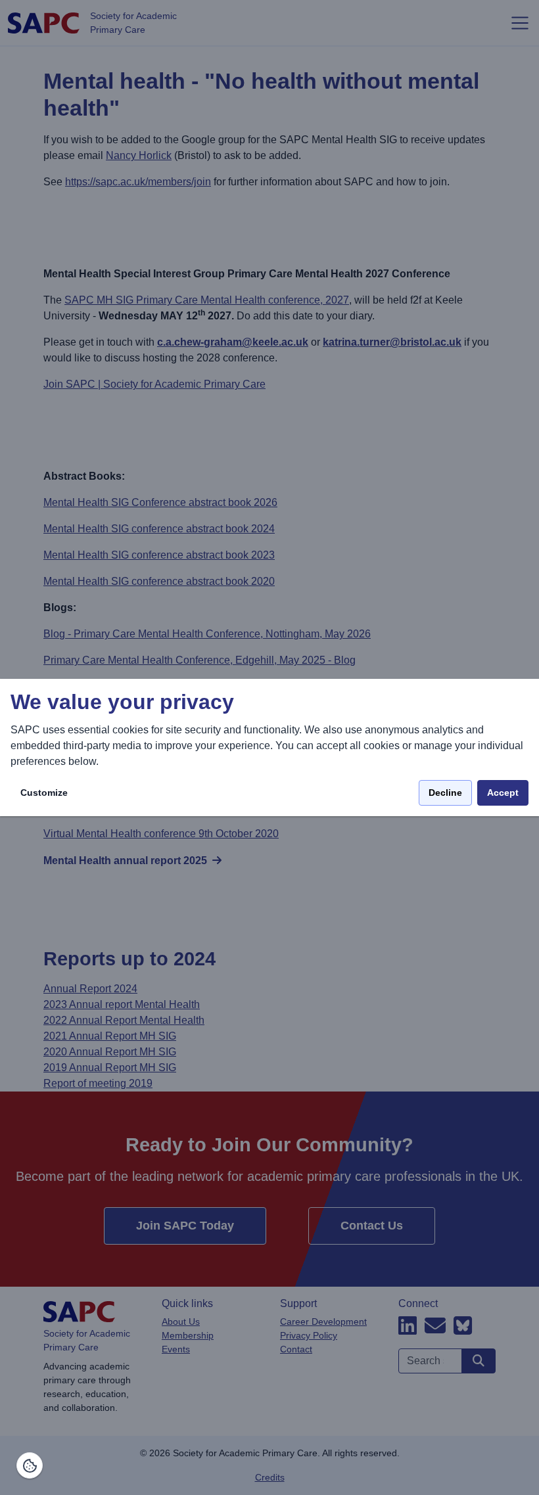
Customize (44, 792)
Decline (445, 792)
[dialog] (269, 747)
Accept (503, 792)
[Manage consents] (29, 1465)
